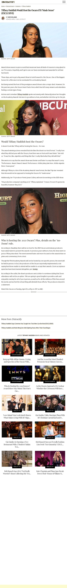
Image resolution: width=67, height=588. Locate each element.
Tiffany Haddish (26, 6)
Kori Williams (12, 17)
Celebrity (18, 6)
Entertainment (10, 6)
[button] (64, 2)
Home (3, 6)
